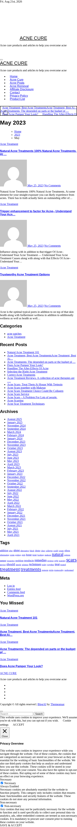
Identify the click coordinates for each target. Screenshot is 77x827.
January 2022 (14, 512)
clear (43, 551)
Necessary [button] (6, 779)
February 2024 (15, 435)
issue (34, 555)
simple (18, 564)
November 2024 (16, 425)
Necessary (10, 783)
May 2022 (13, 499)
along (16, 550)
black (32, 551)
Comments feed (16, 592)
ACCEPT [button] (18, 724)
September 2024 (16, 428)
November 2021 (16, 518)
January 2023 (14, 473)
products (29, 560)
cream (61, 551)
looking (40, 555)
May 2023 (13, 460)
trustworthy (59, 570)
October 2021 (15, 522)
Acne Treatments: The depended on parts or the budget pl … (41, 361)
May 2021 (13, 531)
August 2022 (14, 489)
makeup (48, 555)
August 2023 (14, 451)
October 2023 (15, 448)
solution (25, 564)
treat (57, 564)
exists (12, 555)
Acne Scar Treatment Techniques (26, 403)
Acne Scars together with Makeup (26, 387)
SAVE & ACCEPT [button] (11, 825)
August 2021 (14, 525)
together (50, 564)
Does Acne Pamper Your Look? (25, 365)
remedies (41, 560)
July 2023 (12, 454)
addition (4, 550)
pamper (3, 560)
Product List (17, 98)
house (29, 554)
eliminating (4, 555)
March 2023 (14, 467)
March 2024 (14, 432)
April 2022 (13, 502)
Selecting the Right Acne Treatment (27, 371)
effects (67, 550)
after (11, 551)
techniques (35, 564)
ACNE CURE (33, 38)
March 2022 (14, 506)
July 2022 (12, 493)
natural (57, 554)
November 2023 (16, 444)
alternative (24, 551)
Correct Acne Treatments (21, 374)
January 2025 (14, 422)
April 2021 (13, 534)
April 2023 (13, 464)
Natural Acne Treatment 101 (23, 352)
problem (19, 560)
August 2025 (14, 419)
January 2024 (14, 438)
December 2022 (16, 477)
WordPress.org (15, 595)
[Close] (1, 711)
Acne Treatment (9, 144)
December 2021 (16, 515)
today (44, 564)
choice (37, 550)
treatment (10, 569)
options (67, 555)
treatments (31, 569)
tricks (51, 570)
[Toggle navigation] (1, 59)
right (56, 561)
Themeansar (57, 704)
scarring (62, 561)
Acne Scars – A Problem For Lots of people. (32, 397)
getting (18, 555)
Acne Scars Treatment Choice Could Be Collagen (35, 390)
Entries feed (14, 588)
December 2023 (16, 441)
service (3, 564)
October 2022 (15, 483)
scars (71, 559)
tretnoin (45, 570)
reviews (50, 561)
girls (23, 555)
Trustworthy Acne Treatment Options (25, 274)
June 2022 (13, 496)
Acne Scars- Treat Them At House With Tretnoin (34, 384)
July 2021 (12, 528)
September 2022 (16, 486)
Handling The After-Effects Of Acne (28, 368)
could (55, 551)
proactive (11, 561)
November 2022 (16, 480)
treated (63, 564)
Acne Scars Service (18, 394)
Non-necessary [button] (8, 802)
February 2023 (15, 470)
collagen (49, 551)
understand (69, 570)
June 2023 (13, 457)
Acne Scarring (15, 400)
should (10, 564)
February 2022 (15, 509)
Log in (11, 585)
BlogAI (42, 704)
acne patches (14, 333)
